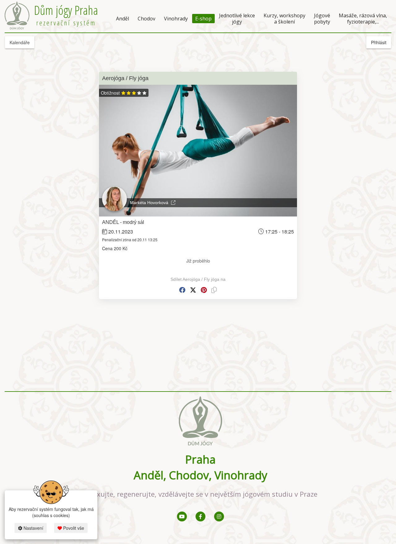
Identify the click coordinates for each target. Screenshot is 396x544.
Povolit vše (73, 528)
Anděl (122, 18)
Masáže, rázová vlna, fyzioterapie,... (363, 18)
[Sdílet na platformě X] (193, 289)
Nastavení (32, 528)
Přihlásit (378, 42)
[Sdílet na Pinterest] (204, 289)
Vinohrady (176, 18)
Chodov (146, 18)
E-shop (203, 18)
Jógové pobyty (322, 18)
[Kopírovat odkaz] (214, 289)
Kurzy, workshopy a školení (284, 18)
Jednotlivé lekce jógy (237, 18)
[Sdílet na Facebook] (182, 289)
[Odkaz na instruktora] (173, 202)
